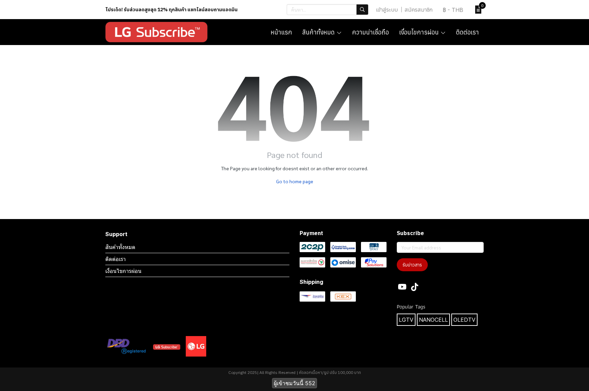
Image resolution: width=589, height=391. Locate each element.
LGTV (406, 319)
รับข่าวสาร (412, 265)
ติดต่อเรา (115, 259)
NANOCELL (433, 319)
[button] (327, 9)
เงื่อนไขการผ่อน (123, 270)
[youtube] (402, 286)
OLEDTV (464, 319)
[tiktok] (414, 286)
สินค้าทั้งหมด (120, 247)
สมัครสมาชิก (419, 9)
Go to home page (294, 181)
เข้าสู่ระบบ (387, 9)
